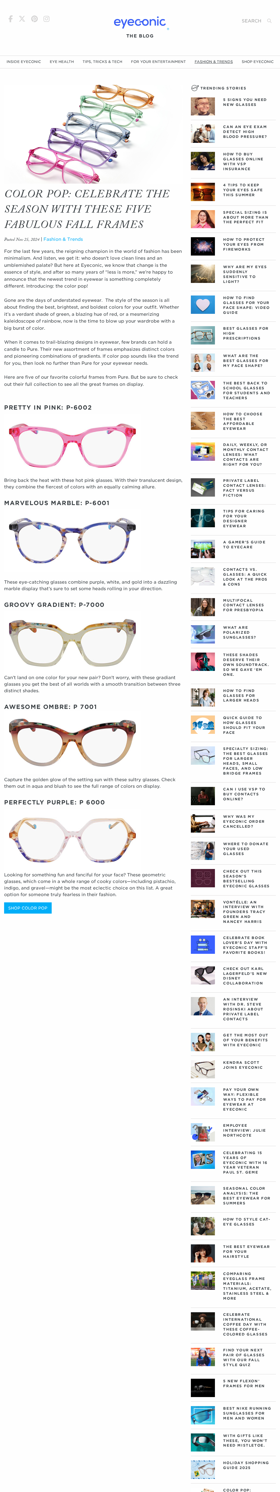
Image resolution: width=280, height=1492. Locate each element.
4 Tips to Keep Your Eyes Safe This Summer (243, 190)
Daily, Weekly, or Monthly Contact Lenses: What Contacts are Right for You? (246, 455)
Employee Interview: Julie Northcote (244, 1130)
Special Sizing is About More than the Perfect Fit (246, 217)
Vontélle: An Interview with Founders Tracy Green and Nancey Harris (244, 912)
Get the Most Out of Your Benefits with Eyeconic (246, 1040)
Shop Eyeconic (258, 62)
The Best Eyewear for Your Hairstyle (246, 1252)
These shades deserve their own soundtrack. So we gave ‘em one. (246, 665)
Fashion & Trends (63, 239)
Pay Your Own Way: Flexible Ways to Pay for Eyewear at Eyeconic (244, 1099)
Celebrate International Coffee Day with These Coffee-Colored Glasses (245, 1324)
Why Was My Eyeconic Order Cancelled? (244, 821)
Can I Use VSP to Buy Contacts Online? (244, 794)
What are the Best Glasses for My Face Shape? (246, 361)
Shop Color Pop (27, 908)
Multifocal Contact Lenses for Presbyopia (243, 605)
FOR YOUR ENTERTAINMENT (158, 62)
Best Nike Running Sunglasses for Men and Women (247, 1413)
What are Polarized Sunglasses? (239, 632)
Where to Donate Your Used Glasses (246, 849)
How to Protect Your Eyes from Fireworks (244, 244)
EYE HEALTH (62, 62)
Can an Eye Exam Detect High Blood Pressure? (245, 132)
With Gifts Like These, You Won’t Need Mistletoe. (245, 1441)
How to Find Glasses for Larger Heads (241, 696)
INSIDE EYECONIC (24, 62)
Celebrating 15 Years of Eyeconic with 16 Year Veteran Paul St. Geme (245, 1163)
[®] (140, 22)
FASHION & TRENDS (214, 62)
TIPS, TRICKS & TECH (102, 62)
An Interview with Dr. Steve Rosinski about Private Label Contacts (243, 1009)
